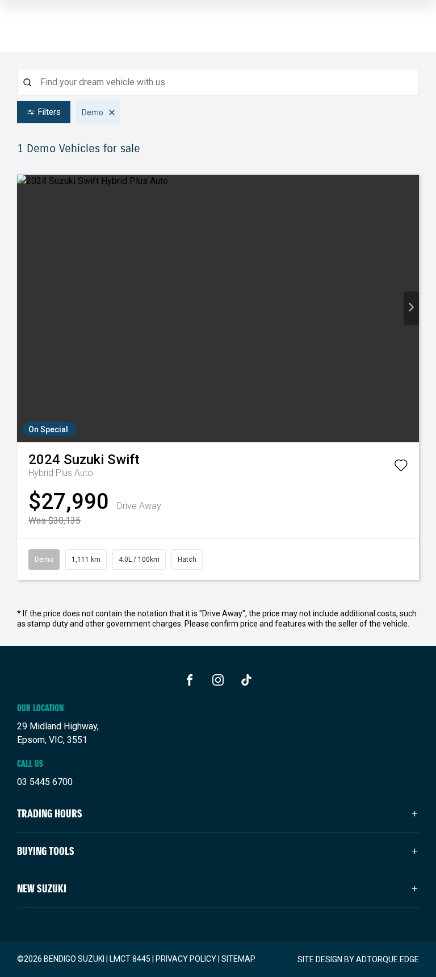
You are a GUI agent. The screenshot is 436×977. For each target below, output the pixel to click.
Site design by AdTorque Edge (358, 959)
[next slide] (411, 308)
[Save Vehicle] (401, 467)
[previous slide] (24, 308)
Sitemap (238, 958)
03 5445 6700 (45, 781)
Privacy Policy (186, 958)
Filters (49, 112)
